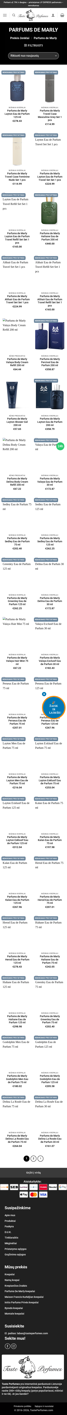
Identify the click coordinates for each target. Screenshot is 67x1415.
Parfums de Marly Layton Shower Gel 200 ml (17, 421)
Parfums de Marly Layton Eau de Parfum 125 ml (17, 113)
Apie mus (10, 1215)
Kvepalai (10, 1274)
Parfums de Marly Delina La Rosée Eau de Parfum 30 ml (49, 1138)
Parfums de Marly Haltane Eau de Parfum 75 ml (50, 959)
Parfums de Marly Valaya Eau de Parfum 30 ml (49, 481)
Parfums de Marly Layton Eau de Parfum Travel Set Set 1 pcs (49, 176)
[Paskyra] (53, 15)
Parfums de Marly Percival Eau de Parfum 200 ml (50, 362)
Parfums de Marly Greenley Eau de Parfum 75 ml (50, 1019)
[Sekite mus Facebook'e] (7, 1346)
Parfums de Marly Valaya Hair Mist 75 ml (17, 660)
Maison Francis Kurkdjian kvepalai (24, 1297)
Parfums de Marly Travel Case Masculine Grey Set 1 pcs (50, 115)
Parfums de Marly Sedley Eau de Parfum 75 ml (17, 541)
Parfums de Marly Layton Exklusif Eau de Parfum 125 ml (17, 840)
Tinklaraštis (11, 1237)
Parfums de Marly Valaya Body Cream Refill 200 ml (17, 362)
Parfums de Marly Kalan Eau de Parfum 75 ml (50, 840)
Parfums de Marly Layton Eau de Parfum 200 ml (49, 421)
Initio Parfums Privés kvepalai (22, 1302)
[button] (5, 15)
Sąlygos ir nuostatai (44, 1406)
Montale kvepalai (14, 1313)
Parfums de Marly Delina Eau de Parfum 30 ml (50, 601)
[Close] (44, 694)
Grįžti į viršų (33, 1172)
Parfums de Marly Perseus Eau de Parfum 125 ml (50, 720)
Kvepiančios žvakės (16, 1285)
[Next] (41, 1159)
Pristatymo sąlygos (15, 1249)
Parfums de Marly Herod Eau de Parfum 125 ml (17, 959)
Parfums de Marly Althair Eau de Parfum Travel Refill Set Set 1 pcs (49, 301)
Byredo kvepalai (14, 1308)
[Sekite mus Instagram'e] (13, 1346)
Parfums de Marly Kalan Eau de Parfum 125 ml (17, 899)
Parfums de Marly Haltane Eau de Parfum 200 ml (50, 236)
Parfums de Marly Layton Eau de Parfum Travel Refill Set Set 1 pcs (17, 238)
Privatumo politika (22, 1406)
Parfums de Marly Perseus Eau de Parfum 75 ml (17, 720)
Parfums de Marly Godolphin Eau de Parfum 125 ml (50, 1078)
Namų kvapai (12, 1280)
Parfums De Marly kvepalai (20, 1291)
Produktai (10, 1221)
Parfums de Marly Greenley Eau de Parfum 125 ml (17, 601)
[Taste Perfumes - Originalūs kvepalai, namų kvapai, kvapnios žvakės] (33, 15)
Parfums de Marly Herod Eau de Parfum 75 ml (50, 899)
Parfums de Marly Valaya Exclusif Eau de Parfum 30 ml (50, 660)
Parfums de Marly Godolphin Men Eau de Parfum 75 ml (17, 1078)
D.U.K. (8, 1232)
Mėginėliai (11, 1243)
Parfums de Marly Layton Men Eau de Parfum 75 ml (17, 780)
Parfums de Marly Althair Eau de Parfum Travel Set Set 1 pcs (17, 299)
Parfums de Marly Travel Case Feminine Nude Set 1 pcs (17, 176)
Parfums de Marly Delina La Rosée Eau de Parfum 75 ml (17, 1138)
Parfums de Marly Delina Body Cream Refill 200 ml (17, 481)
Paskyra (9, 1226)
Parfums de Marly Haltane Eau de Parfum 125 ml (17, 1019)
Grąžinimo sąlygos (15, 1254)
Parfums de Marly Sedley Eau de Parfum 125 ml (49, 541)
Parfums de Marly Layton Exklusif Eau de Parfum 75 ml (50, 780)
